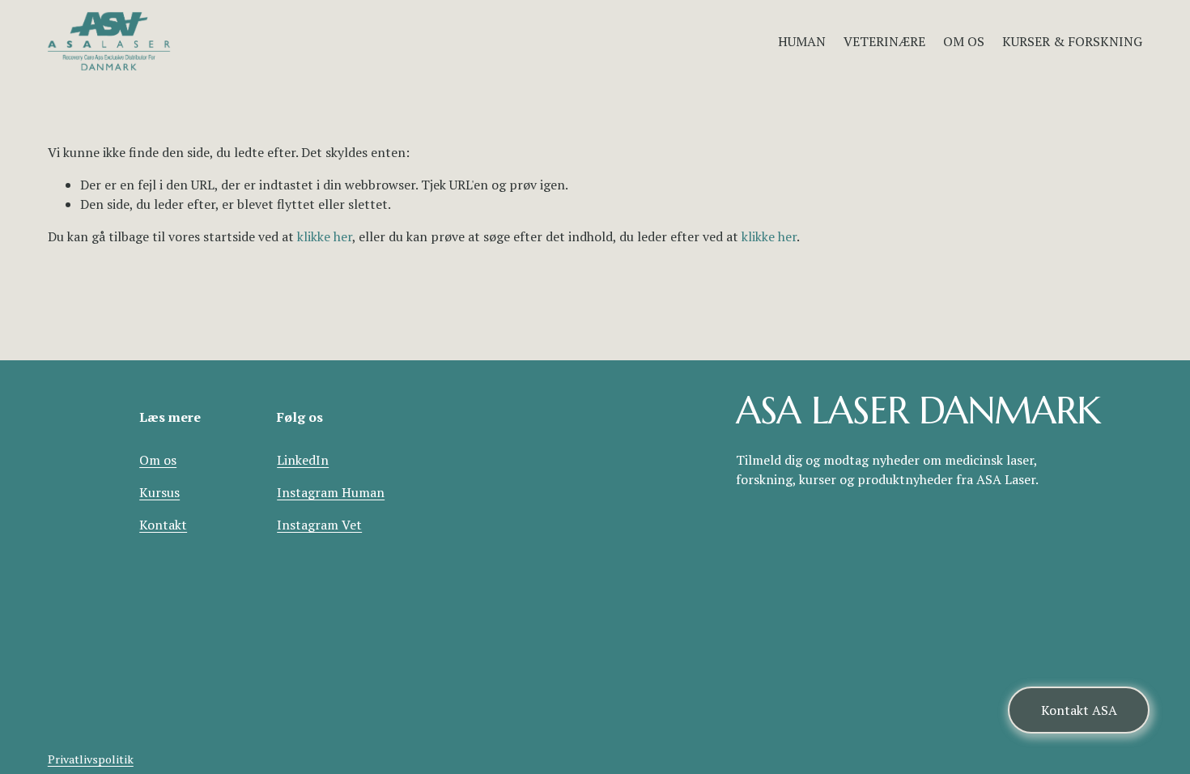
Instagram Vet (319, 525)
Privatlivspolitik (91, 759)
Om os (157, 460)
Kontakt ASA (1079, 710)
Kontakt (163, 525)
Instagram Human (331, 492)
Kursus (159, 492)
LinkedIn (303, 460)
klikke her (324, 236)
